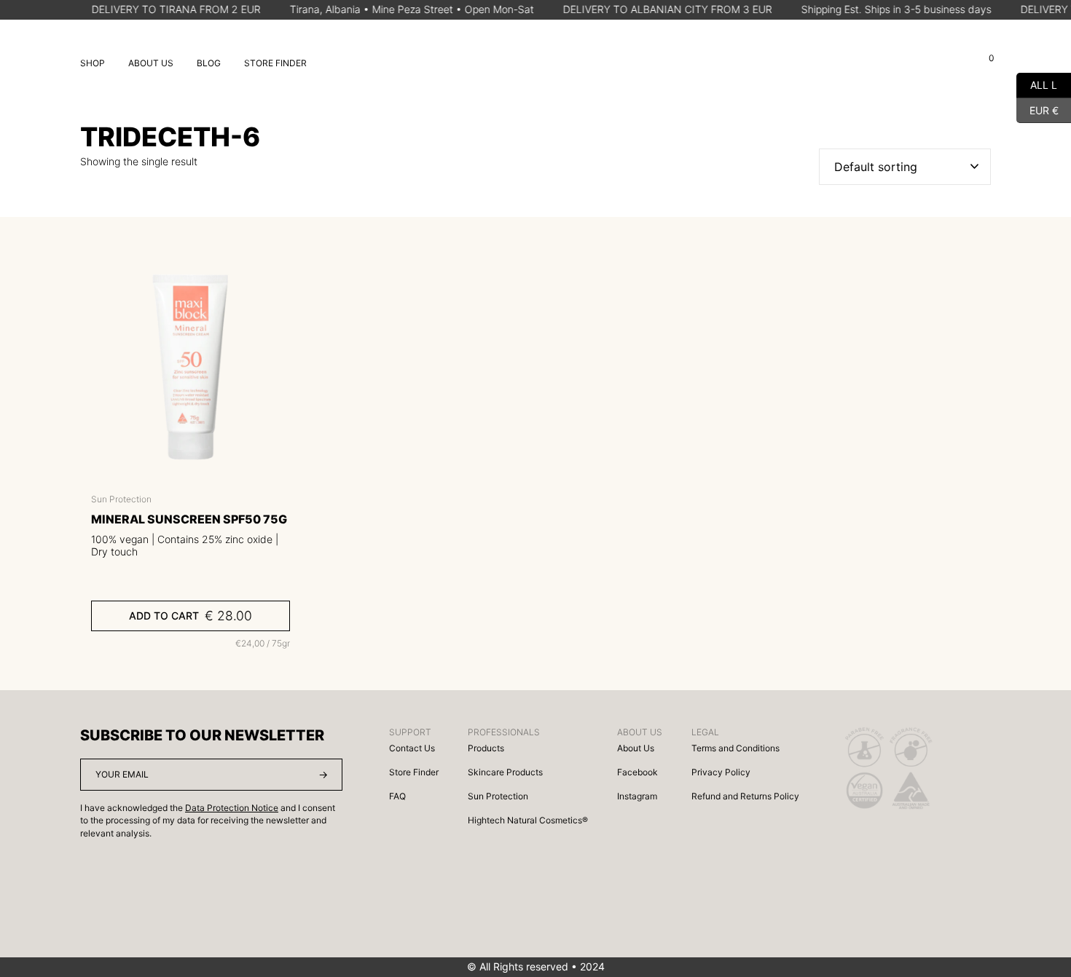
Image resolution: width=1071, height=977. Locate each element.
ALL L (1036, 83)
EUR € (1037, 108)
